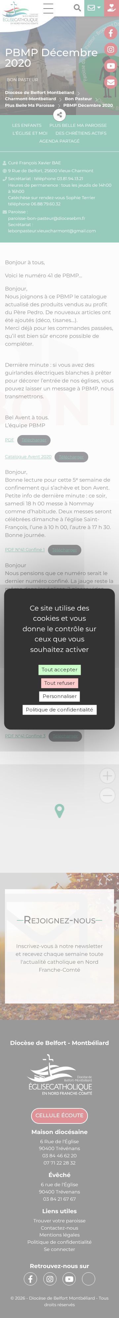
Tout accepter (59, 669)
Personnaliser (60, 696)
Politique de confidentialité (59, 709)
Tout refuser (59, 683)
